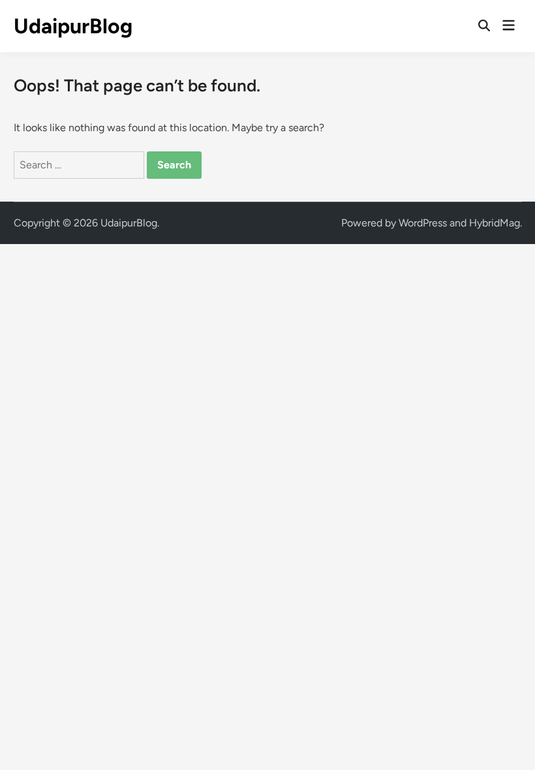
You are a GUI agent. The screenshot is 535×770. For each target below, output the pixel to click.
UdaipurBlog (73, 26)
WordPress (423, 223)
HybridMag (494, 223)
